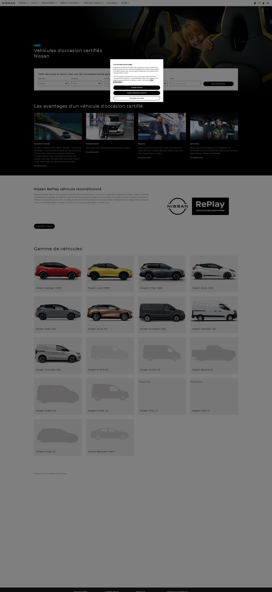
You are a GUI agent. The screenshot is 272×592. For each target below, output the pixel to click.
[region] (136, 80)
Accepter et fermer (136, 87)
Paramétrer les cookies (137, 98)
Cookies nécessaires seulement (137, 93)
